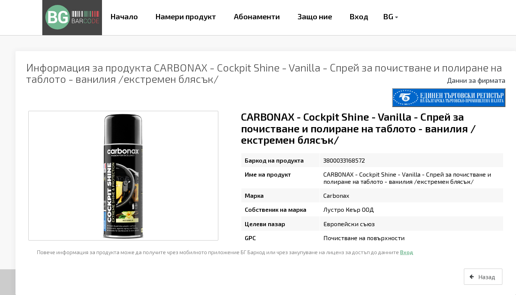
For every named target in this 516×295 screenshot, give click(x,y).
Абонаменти (257, 16)
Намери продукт (185, 16)
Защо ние (315, 16)
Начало (124, 16)
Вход (358, 16)
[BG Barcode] (72, 17)
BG (388, 16)
